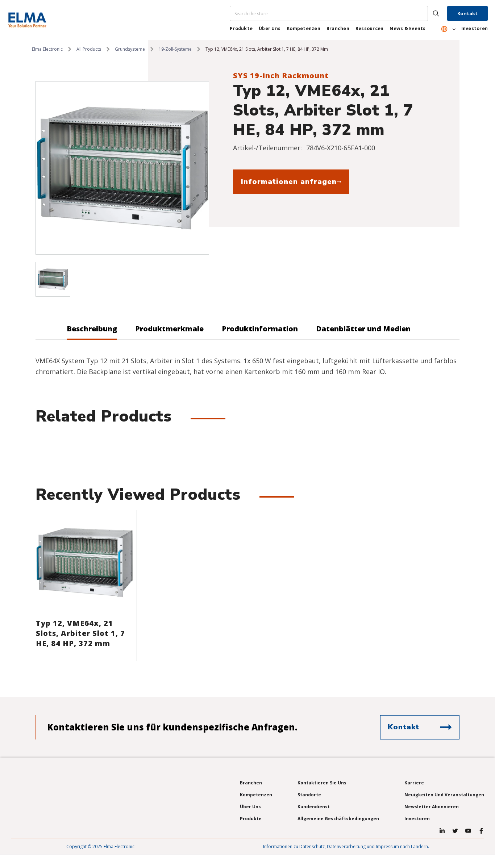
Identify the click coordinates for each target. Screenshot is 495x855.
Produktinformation (260, 329)
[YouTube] (468, 831)
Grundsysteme (130, 49)
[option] (122, 168)
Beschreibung (92, 329)
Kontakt (467, 13)
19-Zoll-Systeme (175, 49)
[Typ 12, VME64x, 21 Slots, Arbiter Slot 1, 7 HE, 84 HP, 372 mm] (84, 562)
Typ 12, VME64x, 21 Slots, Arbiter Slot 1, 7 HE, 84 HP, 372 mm (80, 633)
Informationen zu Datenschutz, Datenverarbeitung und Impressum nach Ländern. (346, 846)
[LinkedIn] (442, 831)
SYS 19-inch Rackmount (281, 75)
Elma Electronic (47, 49)
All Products (88, 49)
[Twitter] (455, 831)
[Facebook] (481, 831)
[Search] (337, 13)
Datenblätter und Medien (363, 329)
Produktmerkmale (169, 329)
